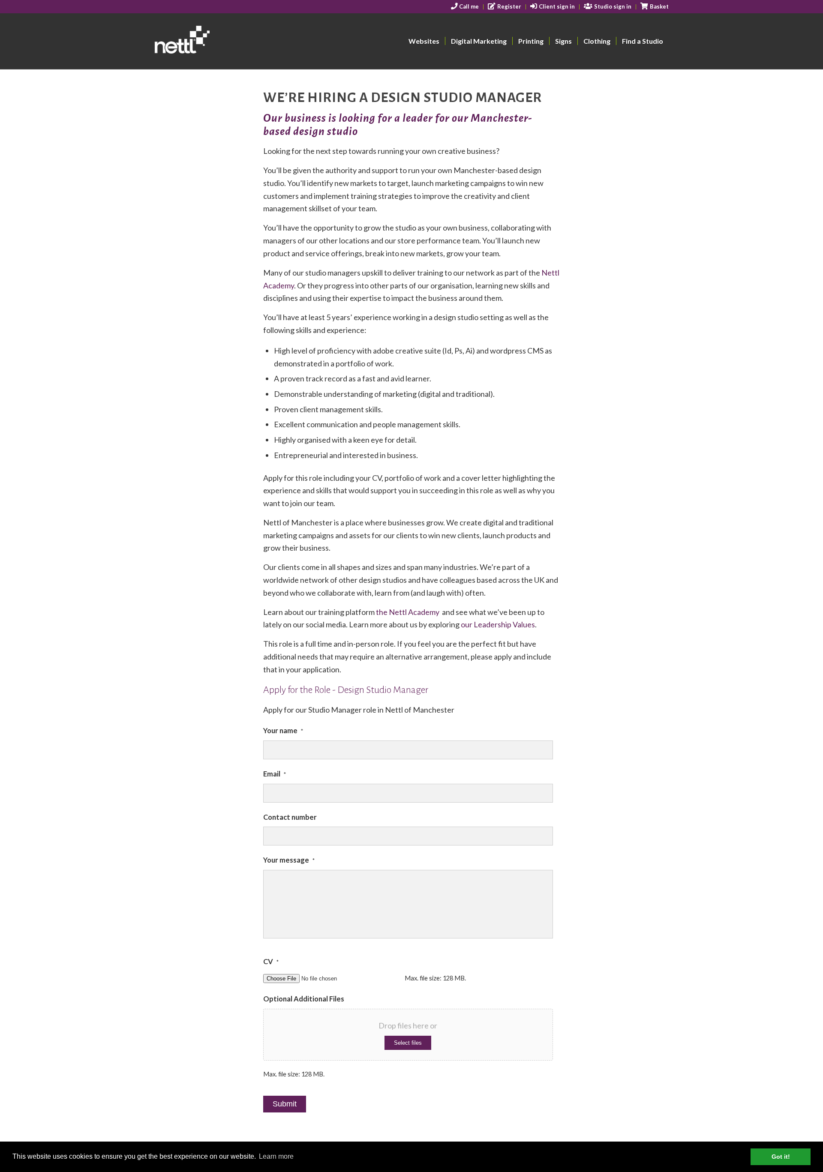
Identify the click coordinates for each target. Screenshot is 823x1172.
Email (274, 774)
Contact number (290, 817)
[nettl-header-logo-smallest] (215, 41)
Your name (283, 730)
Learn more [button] (276, 1156)
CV (271, 961)
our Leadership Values (498, 624)
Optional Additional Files (303, 999)
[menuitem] (465, 6)
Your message (289, 860)
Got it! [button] (781, 1156)
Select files (408, 1043)
